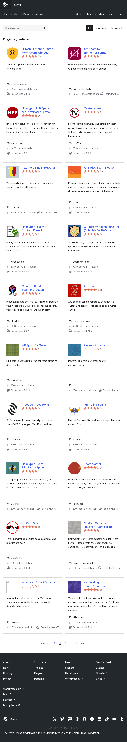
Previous (45, 643)
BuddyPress (11, 705)
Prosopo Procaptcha (35, 404)
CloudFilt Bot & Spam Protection (33, 288)
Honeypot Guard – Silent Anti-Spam (34, 465)
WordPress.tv (74, 678)
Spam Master (92, 464)
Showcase (40, 662)
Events (100, 667)
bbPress (9, 699)
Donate (102, 673)
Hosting (7, 673)
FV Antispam (92, 108)
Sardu (13, 719)
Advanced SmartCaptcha (38, 582)
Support (69, 667)
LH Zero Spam (31, 523)
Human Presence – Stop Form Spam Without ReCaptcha (37, 51)
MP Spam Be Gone (34, 345)
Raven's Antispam (95, 345)
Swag (100, 678)
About (6, 662)
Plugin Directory (11, 14)
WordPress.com (13, 688)
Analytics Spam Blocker (99, 167)
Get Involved (103, 662)
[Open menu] (122, 4)
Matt (7, 694)
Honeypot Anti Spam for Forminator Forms (36, 110)
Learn (68, 662)
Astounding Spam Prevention (95, 584)
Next (83, 643)
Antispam (90, 286)
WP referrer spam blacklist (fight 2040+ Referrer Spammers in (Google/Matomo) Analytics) (101, 228)
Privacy (7, 678)
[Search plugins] (45, 28)
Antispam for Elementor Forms (95, 50)
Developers (71, 673)
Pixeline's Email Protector (38, 167)
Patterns (39, 678)
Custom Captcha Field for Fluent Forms (98, 525)
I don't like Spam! (95, 404)
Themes (38, 667)
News (6, 667)
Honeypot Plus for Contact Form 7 (34, 228)
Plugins (38, 673)
